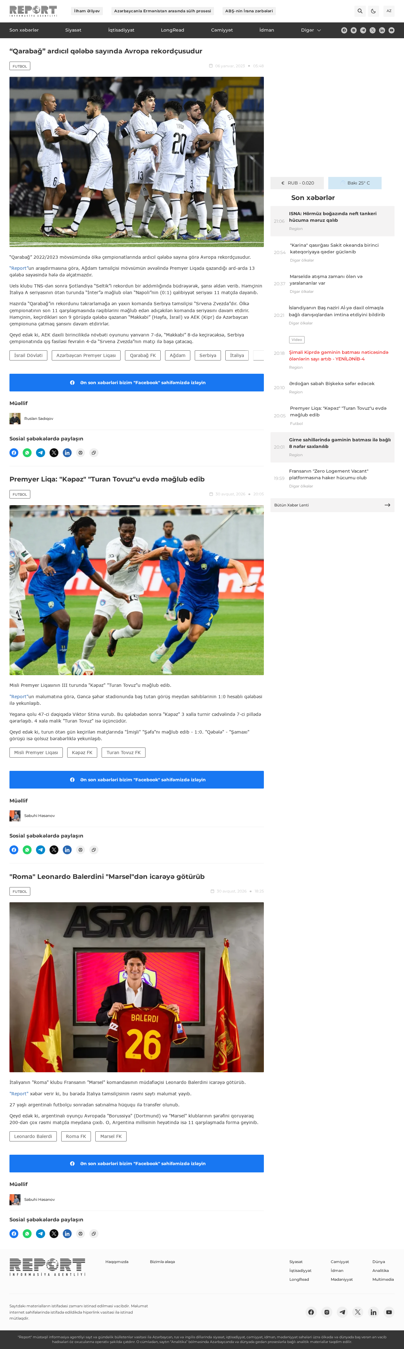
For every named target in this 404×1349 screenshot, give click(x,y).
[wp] (27, 452)
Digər (307, 30)
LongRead (299, 1279)
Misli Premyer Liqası (36, 752)
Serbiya (207, 355)
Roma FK (76, 1136)
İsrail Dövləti (28, 355)
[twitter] (373, 30)
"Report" (18, 696)
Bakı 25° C (359, 183)
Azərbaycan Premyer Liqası (86, 355)
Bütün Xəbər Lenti (291, 505)
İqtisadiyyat (300, 1270)
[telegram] (363, 30)
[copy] (93, 452)
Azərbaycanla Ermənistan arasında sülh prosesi (162, 11)
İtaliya (237, 355)
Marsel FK (111, 1136)
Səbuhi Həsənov (39, 815)
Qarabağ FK (143, 355)
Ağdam (178, 355)
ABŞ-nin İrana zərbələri (249, 11)
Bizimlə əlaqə (162, 1261)
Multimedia (383, 1279)
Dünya (378, 1261)
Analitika (380, 1270)
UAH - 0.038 (301, 183)
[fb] (344, 30)
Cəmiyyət (340, 1261)
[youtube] (392, 30)
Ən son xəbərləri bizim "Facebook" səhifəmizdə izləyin (143, 382)
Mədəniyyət (342, 1279)
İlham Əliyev (87, 11)
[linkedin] (382, 30)
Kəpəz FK (82, 752)
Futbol (20, 66)
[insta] (354, 30)
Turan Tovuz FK (124, 752)
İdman (337, 1270)
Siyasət (296, 1261)
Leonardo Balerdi (33, 1136)
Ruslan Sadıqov (38, 418)
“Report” (18, 268)
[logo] (33, 11)
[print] (80, 452)
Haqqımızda (116, 1261)
